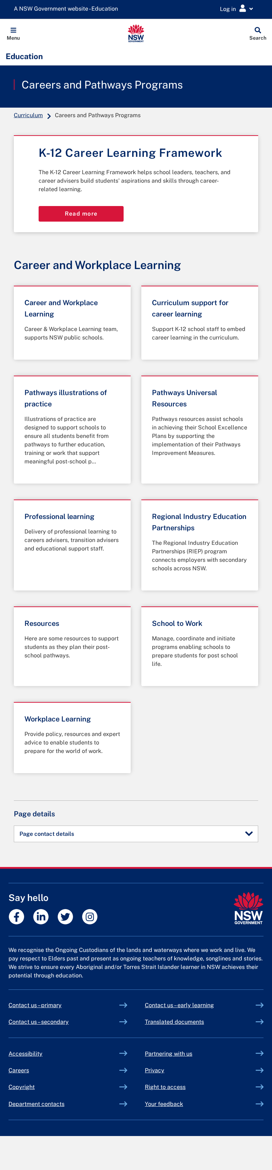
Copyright (21, 1087)
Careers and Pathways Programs (102, 84)
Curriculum (28, 115)
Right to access (165, 1087)
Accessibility (25, 1053)
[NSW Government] (248, 908)
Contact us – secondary (38, 1021)
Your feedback (164, 1104)
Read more (81, 213)
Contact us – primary (35, 1005)
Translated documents (174, 1021)
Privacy (154, 1070)
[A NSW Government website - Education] (67, 9)
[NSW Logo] (136, 33)
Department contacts (36, 1104)
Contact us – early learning (179, 1005)
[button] (13, 33)
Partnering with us (168, 1053)
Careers (18, 1070)
